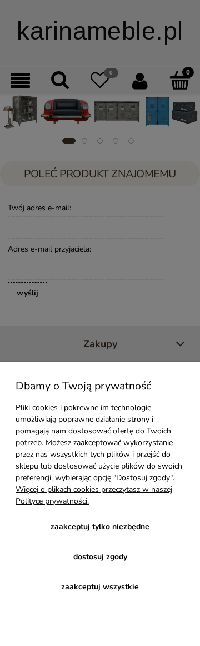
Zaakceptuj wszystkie (100, 586)
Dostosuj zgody (100, 556)
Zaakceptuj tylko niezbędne (100, 526)
